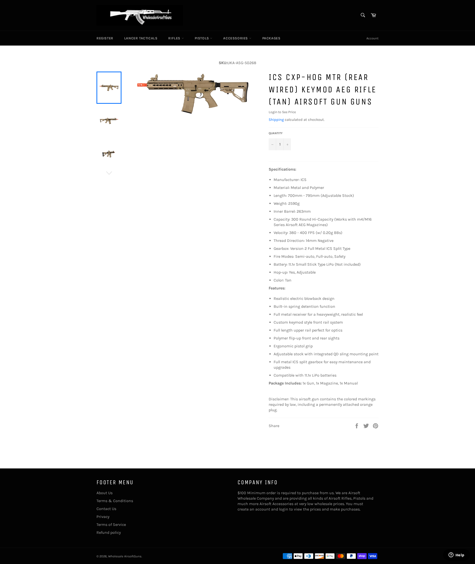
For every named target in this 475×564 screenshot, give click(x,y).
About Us (104, 492)
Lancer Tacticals (141, 38)
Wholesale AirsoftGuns (125, 556)
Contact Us (106, 508)
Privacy (102, 516)
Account (372, 38)
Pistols (202, 38)
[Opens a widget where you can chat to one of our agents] (456, 555)
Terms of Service (111, 524)
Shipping (276, 119)
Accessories (236, 38)
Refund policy (108, 532)
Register (104, 38)
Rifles (174, 38)
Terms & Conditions (114, 500)
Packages (271, 38)
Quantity (276, 133)
